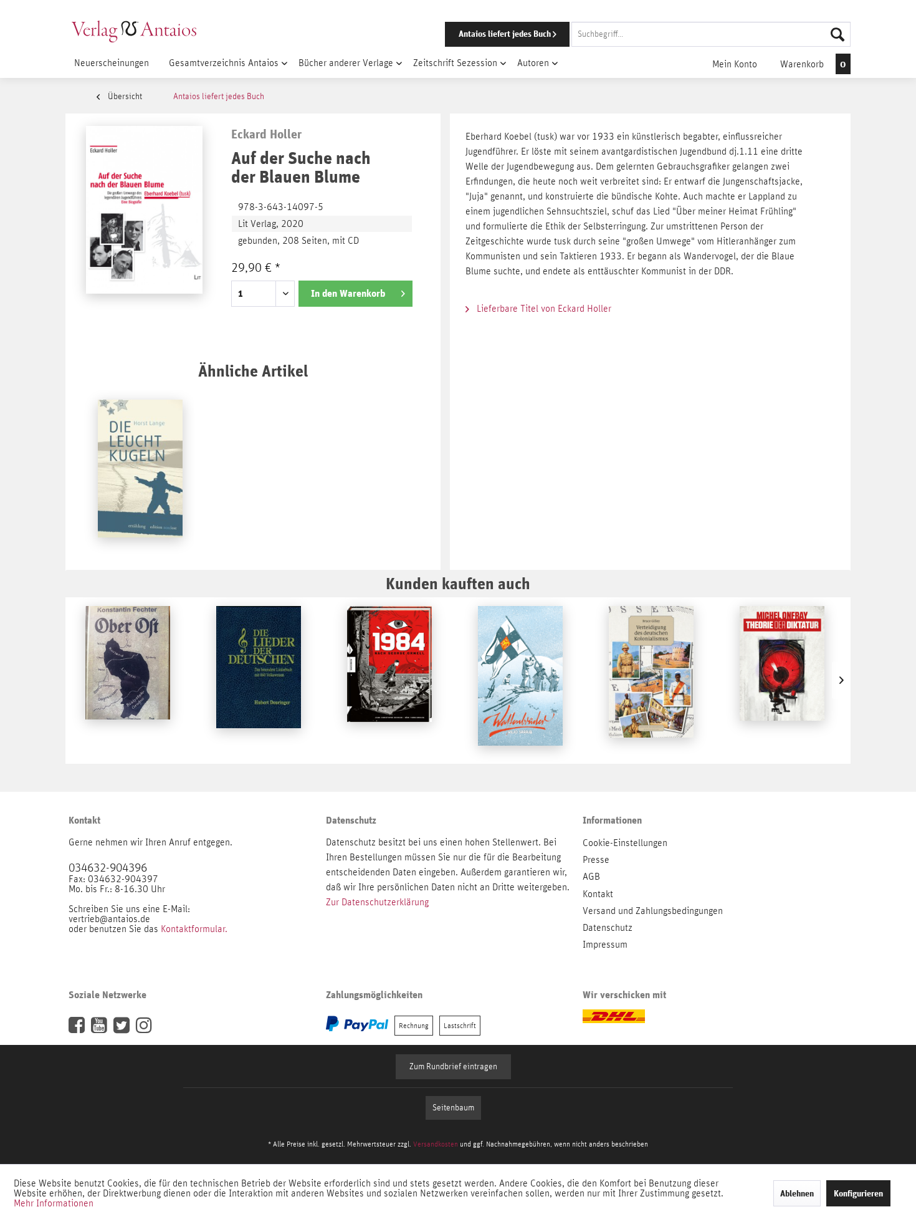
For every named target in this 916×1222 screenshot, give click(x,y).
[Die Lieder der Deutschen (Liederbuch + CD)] (259, 680)
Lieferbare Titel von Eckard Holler (542, 309)
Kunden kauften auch (458, 583)
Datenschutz (607, 928)
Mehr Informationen (53, 1203)
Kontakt (598, 894)
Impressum (605, 945)
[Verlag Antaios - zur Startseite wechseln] (134, 31)
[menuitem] (631, 34)
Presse (596, 860)
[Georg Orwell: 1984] (389, 680)
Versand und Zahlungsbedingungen (653, 911)
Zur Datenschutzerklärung (377, 902)
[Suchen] (837, 34)
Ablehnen (797, 1193)
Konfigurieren (858, 1193)
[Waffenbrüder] (520, 680)
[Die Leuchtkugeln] (140, 474)
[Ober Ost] (128, 680)
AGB (591, 877)
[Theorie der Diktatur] (782, 680)
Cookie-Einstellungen (625, 843)
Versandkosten (435, 1144)
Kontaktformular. (194, 929)
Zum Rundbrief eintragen (453, 1066)
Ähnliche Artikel (253, 370)
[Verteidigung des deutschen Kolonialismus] (651, 680)
